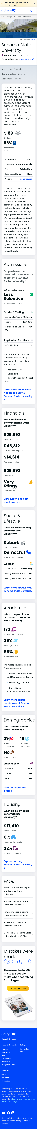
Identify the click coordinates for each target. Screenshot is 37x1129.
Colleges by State (8, 1065)
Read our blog (7, 1052)
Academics (7, 78)
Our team (5, 1078)
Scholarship (6, 1061)
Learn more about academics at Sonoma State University (17, 703)
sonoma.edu (26, 179)
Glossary (5, 1049)
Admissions (7, 69)
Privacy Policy (15, 1120)
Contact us (6, 1081)
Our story (5, 1074)
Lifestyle (21, 74)
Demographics (9, 74)
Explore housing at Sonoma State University (18, 863)
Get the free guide (18, 988)
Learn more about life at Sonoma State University (18, 589)
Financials (19, 69)
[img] (9, 11)
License (33, 39)
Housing (18, 78)
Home (4, 17)
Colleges (10, 17)
